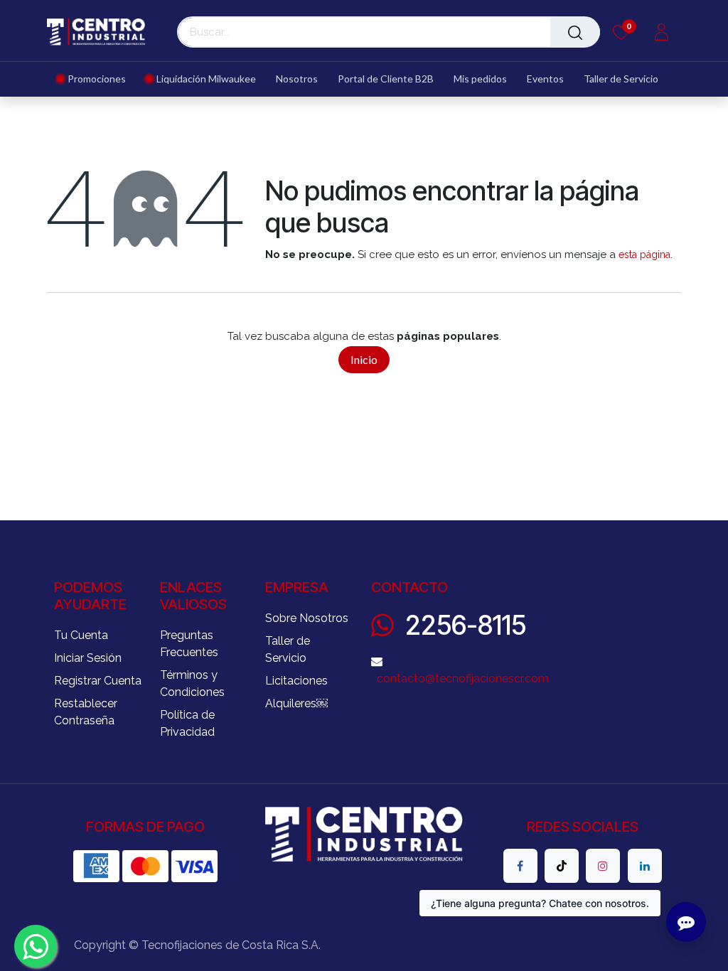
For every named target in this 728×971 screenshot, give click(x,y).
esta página (644, 254)
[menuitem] (96, 79)
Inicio (364, 359)
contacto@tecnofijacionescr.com (463, 678)
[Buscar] (575, 32)
